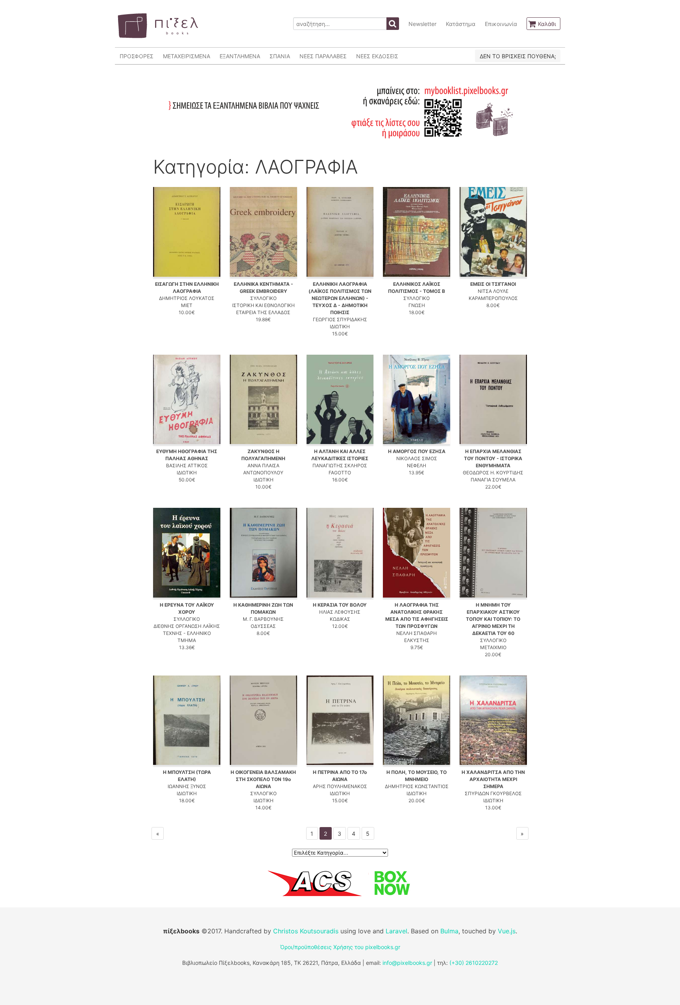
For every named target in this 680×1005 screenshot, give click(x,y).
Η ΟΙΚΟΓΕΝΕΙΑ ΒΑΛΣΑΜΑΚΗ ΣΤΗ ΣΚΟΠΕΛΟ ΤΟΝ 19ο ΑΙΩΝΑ (263, 779)
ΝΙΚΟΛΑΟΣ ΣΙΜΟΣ (416, 458)
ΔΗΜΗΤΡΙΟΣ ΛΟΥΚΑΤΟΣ (186, 298)
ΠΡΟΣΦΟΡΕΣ (136, 56)
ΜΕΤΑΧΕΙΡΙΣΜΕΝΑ (186, 56)
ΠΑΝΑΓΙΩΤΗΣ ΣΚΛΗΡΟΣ (339, 465)
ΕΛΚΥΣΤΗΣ (416, 640)
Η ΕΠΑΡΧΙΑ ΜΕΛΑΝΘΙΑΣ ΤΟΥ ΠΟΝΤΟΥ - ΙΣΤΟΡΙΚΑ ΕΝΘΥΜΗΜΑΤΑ (493, 458)
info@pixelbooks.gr (407, 962)
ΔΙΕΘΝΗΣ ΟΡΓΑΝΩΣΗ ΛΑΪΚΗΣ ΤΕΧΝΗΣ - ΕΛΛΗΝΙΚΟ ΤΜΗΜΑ (186, 633)
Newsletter (422, 23)
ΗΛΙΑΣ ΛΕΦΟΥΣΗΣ (339, 612)
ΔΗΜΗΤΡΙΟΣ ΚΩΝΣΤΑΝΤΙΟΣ (417, 786)
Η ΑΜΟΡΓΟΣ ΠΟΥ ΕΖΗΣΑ (416, 451)
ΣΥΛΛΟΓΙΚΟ (263, 298)
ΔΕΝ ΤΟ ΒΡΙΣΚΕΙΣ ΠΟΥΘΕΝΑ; (518, 56)
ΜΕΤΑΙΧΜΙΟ (493, 647)
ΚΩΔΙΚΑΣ (340, 619)
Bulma (449, 931)
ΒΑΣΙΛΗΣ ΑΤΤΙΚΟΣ (187, 465)
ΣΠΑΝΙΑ (280, 56)
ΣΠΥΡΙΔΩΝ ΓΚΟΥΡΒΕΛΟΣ (493, 793)
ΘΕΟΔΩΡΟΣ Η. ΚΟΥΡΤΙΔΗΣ (493, 473)
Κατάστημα (460, 23)
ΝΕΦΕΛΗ (416, 465)
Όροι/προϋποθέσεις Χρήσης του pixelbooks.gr (340, 947)
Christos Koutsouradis (305, 931)
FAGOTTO (340, 473)
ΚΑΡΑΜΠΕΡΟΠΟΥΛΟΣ (493, 298)
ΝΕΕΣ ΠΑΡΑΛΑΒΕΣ (323, 56)
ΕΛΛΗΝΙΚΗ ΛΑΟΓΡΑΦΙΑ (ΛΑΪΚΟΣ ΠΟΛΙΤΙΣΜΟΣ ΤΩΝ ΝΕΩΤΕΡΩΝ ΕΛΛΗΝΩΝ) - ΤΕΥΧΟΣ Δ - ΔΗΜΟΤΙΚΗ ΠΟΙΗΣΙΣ (340, 298)
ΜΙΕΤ (186, 305)
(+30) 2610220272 (473, 962)
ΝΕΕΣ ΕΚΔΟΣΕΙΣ (377, 56)
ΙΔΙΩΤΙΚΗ (340, 326)
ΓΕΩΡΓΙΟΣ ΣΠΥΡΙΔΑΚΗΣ (340, 319)
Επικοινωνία (501, 23)
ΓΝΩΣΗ (416, 305)
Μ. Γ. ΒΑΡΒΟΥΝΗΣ (263, 619)
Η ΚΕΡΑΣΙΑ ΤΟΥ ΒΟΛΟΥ (340, 605)
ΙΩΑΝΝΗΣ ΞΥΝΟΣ (187, 786)
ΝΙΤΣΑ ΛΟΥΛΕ (493, 291)
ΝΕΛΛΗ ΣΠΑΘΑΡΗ (416, 633)
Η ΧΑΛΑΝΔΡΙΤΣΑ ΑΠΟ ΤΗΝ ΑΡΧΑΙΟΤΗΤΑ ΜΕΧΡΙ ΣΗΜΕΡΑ (493, 779)
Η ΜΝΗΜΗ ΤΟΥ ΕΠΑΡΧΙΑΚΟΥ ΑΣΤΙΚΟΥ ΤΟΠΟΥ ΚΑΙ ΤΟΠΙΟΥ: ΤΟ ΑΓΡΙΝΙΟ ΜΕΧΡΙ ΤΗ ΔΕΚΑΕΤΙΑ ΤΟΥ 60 (493, 619)
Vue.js (507, 931)
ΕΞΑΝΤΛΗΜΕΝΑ (240, 56)
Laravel (396, 931)
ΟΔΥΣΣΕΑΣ (263, 626)
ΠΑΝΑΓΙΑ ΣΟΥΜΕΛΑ (493, 480)
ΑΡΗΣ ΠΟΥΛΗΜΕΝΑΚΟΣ (340, 786)
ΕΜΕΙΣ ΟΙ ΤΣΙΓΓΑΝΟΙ (493, 284)
